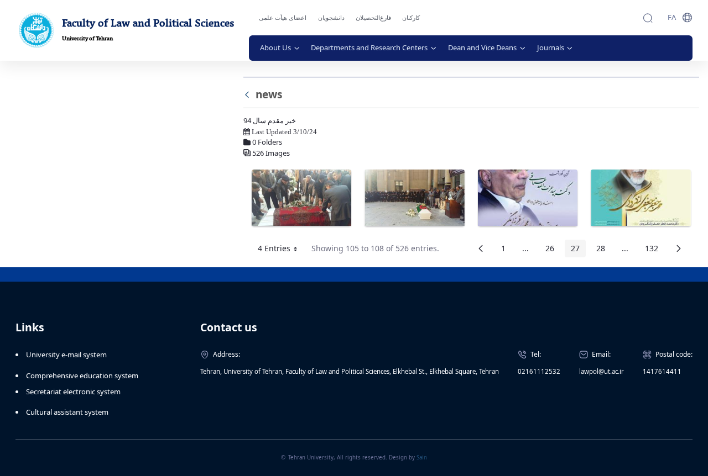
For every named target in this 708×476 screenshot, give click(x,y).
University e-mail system (66, 354)
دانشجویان (331, 18)
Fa (672, 17)
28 (603, 250)
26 (552, 250)
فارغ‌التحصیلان (373, 18)
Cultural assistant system (67, 412)
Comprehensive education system (82, 375)
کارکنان (411, 18)
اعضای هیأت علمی (282, 18)
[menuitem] (280, 48)
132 (654, 250)
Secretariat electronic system (73, 391)
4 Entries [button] (281, 250)
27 (578, 250)
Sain (422, 457)
